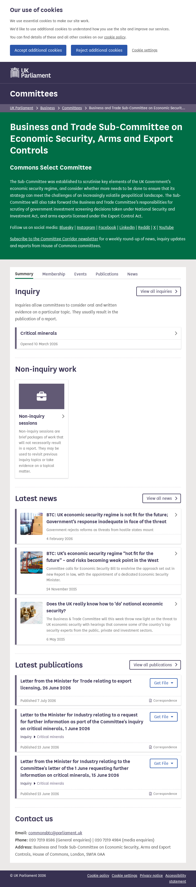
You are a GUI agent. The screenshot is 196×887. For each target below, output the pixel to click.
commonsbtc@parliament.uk (55, 832)
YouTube (166, 227)
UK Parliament (21, 108)
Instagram (86, 227)
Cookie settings (144, 50)
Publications (107, 274)
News (132, 274)
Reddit (144, 227)
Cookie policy (98, 876)
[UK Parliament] (31, 72)
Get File (161, 683)
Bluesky (66, 227)
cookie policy (114, 37)
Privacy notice (151, 876)
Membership (53, 274)
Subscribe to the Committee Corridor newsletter (54, 239)
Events (80, 274)
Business (47, 108)
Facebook (107, 227)
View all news (160, 498)
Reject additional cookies (99, 50)
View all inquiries (157, 291)
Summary (24, 273)
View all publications (153, 664)
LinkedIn (127, 227)
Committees (34, 93)
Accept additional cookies (38, 50)
